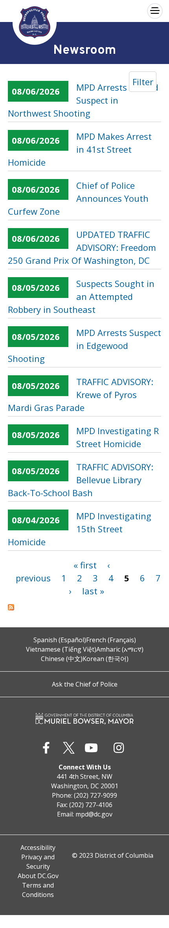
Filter (142, 82)
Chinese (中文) (62, 658)
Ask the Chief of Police (85, 684)
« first (85, 565)
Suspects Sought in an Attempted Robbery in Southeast (81, 296)
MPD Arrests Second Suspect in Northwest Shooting (83, 100)
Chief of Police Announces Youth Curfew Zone (78, 198)
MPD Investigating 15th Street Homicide (79, 529)
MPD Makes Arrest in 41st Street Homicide (80, 149)
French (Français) (111, 640)
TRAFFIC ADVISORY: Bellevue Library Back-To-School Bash (80, 480)
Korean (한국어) (106, 658)
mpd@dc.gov (93, 814)
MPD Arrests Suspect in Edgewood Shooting (84, 345)
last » (93, 591)
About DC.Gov (38, 875)
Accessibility (37, 847)
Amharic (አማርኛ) (119, 649)
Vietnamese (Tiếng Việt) (61, 649)
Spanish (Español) (59, 640)
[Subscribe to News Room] (84, 607)
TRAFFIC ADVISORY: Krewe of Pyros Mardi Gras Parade (80, 394)
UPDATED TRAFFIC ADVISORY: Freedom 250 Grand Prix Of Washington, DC (82, 247)
